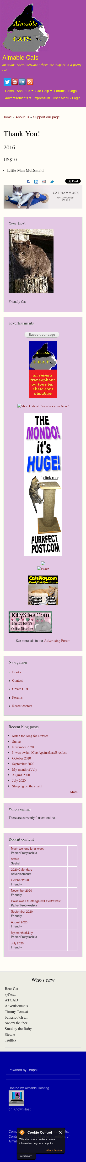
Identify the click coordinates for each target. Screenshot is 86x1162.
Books (16, 672)
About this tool (54, 1150)
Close (60, 1132)
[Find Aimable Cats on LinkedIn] (23, 84)
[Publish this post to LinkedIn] (36, 181)
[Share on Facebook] (28, 181)
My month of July (24, 769)
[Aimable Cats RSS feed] (30, 84)
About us (23, 90)
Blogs (72, 90)
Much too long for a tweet (30, 735)
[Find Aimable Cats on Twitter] (7, 84)
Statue (16, 741)
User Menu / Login (67, 97)
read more (26, 1156)
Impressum (41, 97)
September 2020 (23, 763)
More (73, 792)
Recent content (22, 705)
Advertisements (16, 97)
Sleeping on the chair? (27, 786)
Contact (17, 680)
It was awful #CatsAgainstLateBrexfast (39, 752)
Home (9, 90)
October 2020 (21, 758)
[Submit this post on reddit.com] (44, 181)
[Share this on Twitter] (52, 181)
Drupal (32, 1069)
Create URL (20, 688)
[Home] (24, 26)
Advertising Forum (57, 640)
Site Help (42, 90)
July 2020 (19, 780)
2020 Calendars (21, 869)
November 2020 (23, 747)
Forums (59, 90)
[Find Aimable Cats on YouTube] (15, 84)
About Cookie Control (22, 1132)
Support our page (46, 116)
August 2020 (21, 775)
